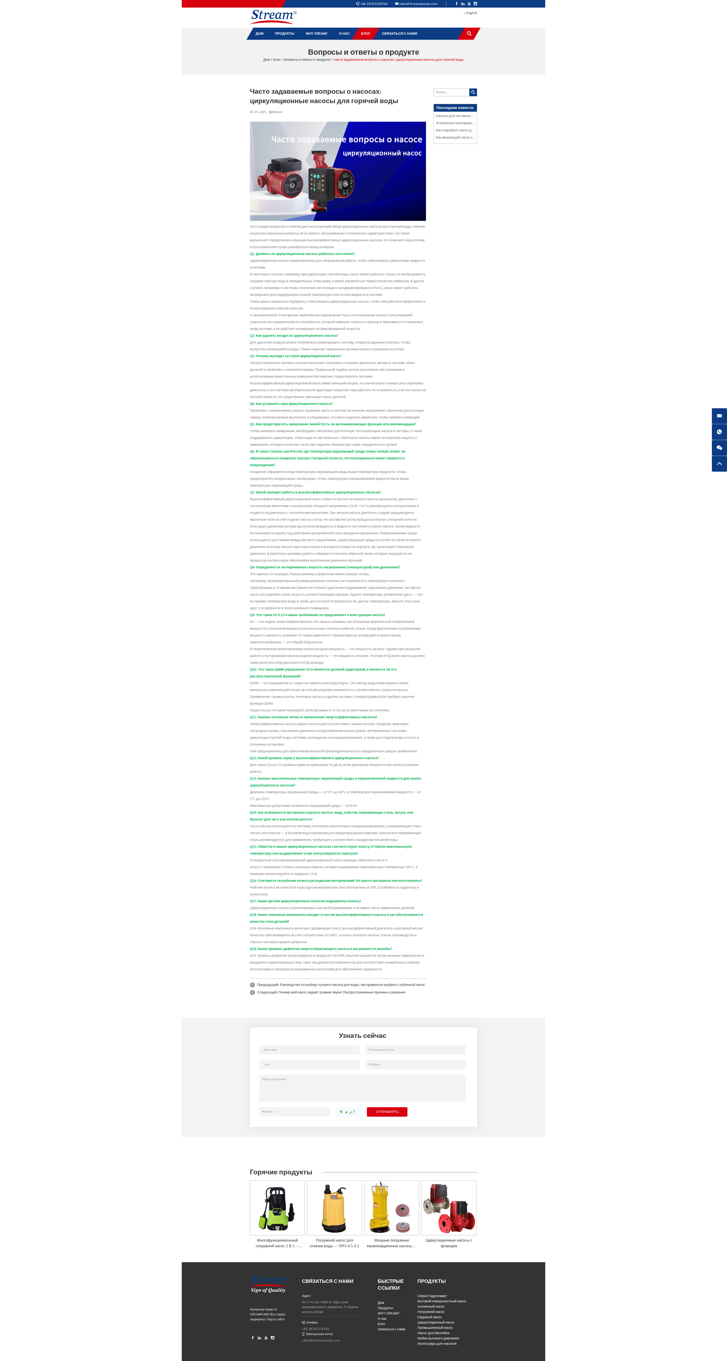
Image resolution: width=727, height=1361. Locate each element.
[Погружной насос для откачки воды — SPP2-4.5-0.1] (334, 1207)
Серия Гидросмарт (432, 1296)
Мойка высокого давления (438, 1338)
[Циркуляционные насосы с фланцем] (448, 1207)
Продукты (385, 1308)
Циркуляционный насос (436, 1322)
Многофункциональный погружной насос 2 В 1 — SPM (277, 1246)
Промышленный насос (435, 1328)
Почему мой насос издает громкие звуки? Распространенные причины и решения (341, 992)
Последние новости (454, 108)
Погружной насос (431, 1312)
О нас (382, 1319)
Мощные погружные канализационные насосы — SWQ (392, 1246)
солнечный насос (431, 1307)
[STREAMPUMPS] (273, 17)
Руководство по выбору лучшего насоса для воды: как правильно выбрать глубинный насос (352, 985)
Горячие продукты (281, 1172)
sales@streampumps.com (418, 4)
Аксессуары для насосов (437, 1344)
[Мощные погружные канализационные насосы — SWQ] (391, 1207)
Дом (266, 60)
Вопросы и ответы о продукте (307, 60)
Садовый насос (429, 1317)
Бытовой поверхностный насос (441, 1301)
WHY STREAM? (388, 1313)
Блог (277, 60)
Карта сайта (276, 1319)
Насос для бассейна (433, 1333)
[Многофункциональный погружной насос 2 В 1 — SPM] (277, 1207)
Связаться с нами (327, 1281)
